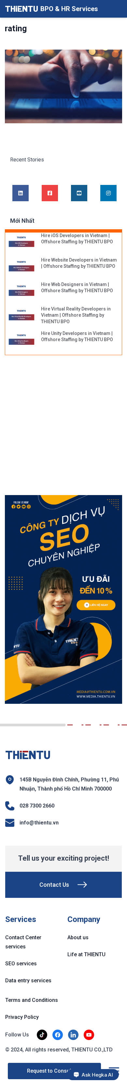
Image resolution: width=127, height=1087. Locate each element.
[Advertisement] (63, 428)
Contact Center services (23, 942)
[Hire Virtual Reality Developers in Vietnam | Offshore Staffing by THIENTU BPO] (21, 315)
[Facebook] (50, 193)
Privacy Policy (22, 1017)
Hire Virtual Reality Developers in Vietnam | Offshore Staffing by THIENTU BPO (76, 315)
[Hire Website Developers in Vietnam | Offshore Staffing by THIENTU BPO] (21, 267)
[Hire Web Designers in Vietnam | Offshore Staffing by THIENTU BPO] (21, 291)
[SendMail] (63, 599)
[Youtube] (79, 193)
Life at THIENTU (86, 954)
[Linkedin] (20, 193)
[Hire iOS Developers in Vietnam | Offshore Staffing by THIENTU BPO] (21, 242)
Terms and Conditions (31, 1000)
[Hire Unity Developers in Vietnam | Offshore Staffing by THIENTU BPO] (21, 340)
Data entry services (28, 980)
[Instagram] (108, 193)
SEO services (21, 963)
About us (78, 937)
